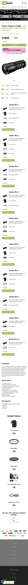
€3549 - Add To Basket (7, 312)
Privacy (14, 573)
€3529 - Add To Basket (7, 354)
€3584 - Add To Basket (7, 186)
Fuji (14, 23)
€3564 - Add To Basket (7, 238)
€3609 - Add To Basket (7, 129)
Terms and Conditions (14, 569)
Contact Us (14, 543)
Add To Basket (13, 45)
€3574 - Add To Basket (7, 212)
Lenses (11, 23)
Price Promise (14, 562)
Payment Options (14, 558)
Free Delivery (14, 554)
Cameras (7, 23)
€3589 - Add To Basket (7, 160)
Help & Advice (14, 547)
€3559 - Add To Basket (7, 264)
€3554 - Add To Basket (7, 290)
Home (3, 23)
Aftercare (14, 550)
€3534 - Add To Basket (7, 333)
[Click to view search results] (25, 8)
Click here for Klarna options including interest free (14, 53)
